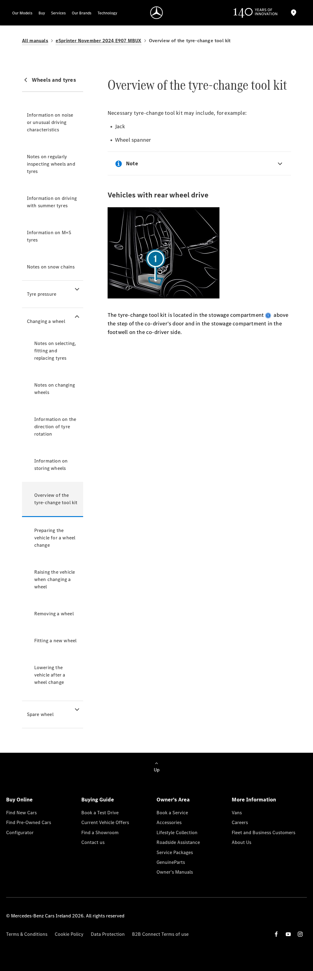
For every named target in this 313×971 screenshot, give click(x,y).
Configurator (20, 832)
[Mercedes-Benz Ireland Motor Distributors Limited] (156, 12)
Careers (240, 822)
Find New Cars (21, 812)
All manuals (35, 40)
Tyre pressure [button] (42, 294)
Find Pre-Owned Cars (28, 822)
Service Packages (174, 852)
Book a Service (172, 812)
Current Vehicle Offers (105, 822)
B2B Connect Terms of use (160, 934)
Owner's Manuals (174, 872)
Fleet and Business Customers (263, 832)
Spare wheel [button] (40, 714)
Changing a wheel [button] (46, 321)
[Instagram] (300, 934)
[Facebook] (276, 934)
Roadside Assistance (178, 842)
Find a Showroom (100, 832)
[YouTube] (288, 934)
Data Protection (108, 934)
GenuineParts (170, 862)
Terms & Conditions (26, 934)
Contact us (93, 842)
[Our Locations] (294, 12)
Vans (237, 812)
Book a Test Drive (100, 812)
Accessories (169, 822)
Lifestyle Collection (176, 832)
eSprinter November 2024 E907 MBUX (99, 40)
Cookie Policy (69, 934)
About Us (241, 842)
